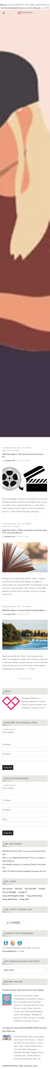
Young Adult (24, 899)
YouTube (42, 888)
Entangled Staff (9, 460)
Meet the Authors (11, 450)
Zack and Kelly (30, 888)
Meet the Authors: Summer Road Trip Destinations (23, 610)
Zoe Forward (7, 888)
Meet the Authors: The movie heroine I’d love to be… (22, 455)
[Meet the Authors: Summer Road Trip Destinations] (25, 635)
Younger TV (22, 892)
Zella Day (18, 888)
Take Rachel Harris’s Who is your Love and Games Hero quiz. (24, 853)
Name (4, 819)
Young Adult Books (9, 899)
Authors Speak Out (11, 448)
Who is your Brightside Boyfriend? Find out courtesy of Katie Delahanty (23, 859)
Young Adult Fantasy (34, 895)
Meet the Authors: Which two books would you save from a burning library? (24, 531)
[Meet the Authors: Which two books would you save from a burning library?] (25, 557)
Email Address (8, 732)
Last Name (6, 754)
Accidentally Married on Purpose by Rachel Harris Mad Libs (23, 866)
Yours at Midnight (9, 892)
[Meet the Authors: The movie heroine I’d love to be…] (25, 479)
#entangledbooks (9, 951)
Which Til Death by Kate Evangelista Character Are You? (24, 871)
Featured (27, 448)
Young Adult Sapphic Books (13, 895)
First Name (6, 744)
